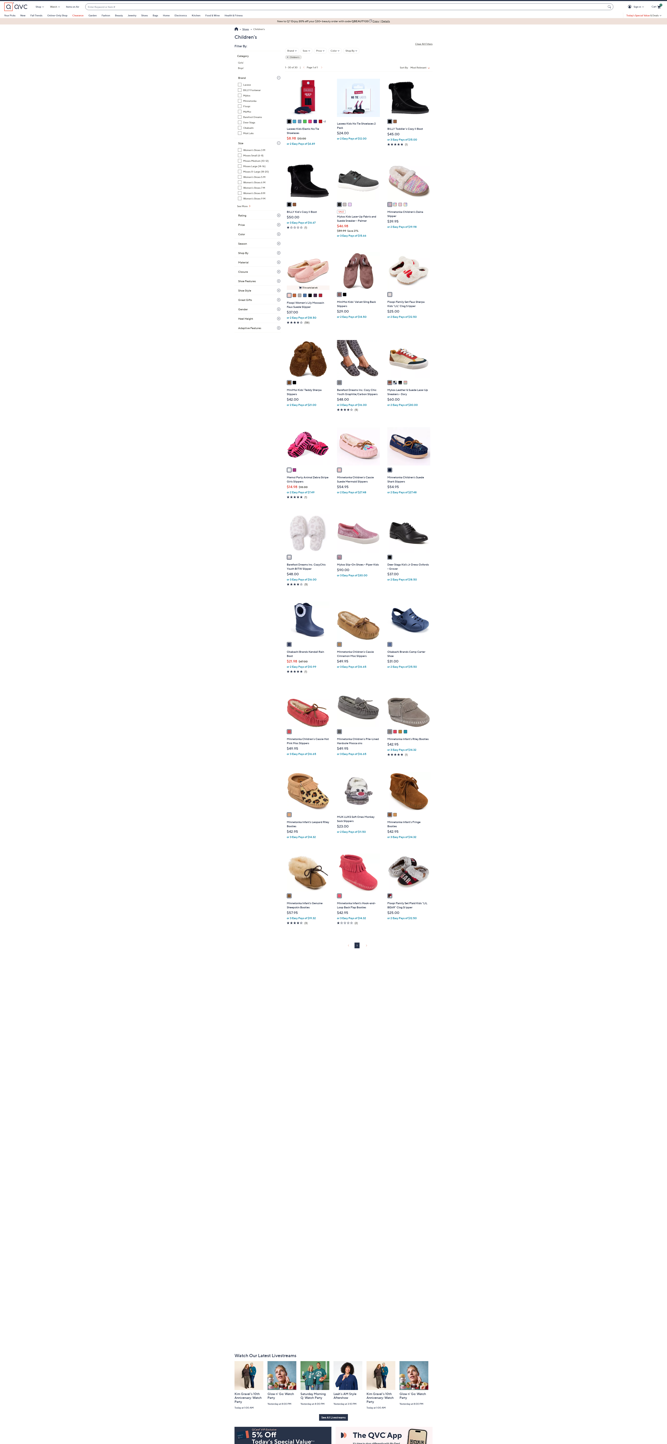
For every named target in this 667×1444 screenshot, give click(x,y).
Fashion (106, 15)
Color (241, 234)
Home (166, 15)
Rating (242, 215)
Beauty (119, 15)
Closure (243, 271)
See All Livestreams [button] (333, 1417)
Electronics (181, 15)
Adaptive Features (249, 328)
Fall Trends (36, 15)
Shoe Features (247, 281)
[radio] (289, 121)
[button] (630, 6)
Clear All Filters (424, 43)
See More (242, 206)
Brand (242, 78)
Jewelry (132, 15)
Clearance (78, 15)
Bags (155, 15)
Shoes (144, 15)
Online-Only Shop (57, 15)
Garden (92, 15)
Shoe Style (244, 290)
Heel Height (245, 318)
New (23, 15)
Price (241, 225)
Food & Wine (212, 15)
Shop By (243, 253)
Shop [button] (38, 6)
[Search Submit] (610, 7)
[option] (333, 21)
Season (242, 243)
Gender (243, 309)
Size (240, 143)
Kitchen (196, 15)
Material (243, 262)
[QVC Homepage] (236, 29)
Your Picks (9, 15)
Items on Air (72, 6)
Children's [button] (294, 57)
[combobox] (345, 7)
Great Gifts (245, 300)
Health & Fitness (234, 15)
